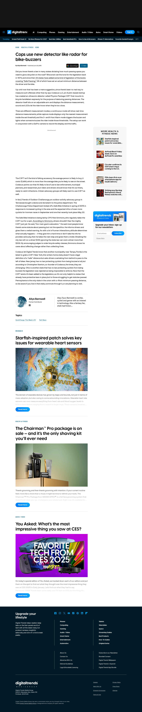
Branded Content (104, 656)
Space (101, 629)
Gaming (63, 629)
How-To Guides (104, 640)
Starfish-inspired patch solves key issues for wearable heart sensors (113, 142)
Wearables (103, 625)
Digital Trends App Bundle (107, 667)
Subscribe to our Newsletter (108, 653)
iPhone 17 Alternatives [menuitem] (105, 39)
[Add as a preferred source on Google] (72, 66)
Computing (64, 625)
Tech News (42, 320)
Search (138, 32)
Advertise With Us (66, 660)
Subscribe (118, 233)
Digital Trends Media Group (28, 703)
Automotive (64, 643)
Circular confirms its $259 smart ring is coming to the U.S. (113, 166)
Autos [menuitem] (98, 32)
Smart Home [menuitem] (108, 32)
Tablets (101, 621)
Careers (95, 682)
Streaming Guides (105, 632)
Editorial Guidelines (66, 664)
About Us (63, 653)
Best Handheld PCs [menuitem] (69, 39)
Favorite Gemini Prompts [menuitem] (124, 39)
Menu (3, 32)
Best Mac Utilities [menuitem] (55, 39)
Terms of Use (97, 694)
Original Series (104, 643)
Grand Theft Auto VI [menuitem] (19, 39)
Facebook (55, 613)
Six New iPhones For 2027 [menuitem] (37, 39)
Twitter (64, 613)
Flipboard (86, 613)
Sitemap (115, 690)
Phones (62, 621)
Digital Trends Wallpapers (107, 660)
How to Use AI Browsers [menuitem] (87, 39)
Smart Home (64, 636)
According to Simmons (42, 221)
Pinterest (78, 613)
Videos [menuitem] (119, 32)
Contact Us (64, 656)
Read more (22, 409)
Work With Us (97, 686)
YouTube (69, 613)
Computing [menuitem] (41, 32)
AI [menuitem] (33, 32)
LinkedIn (82, 613)
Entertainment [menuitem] (73, 32)
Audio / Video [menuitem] (87, 32)
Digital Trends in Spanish (107, 664)
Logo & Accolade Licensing (69, 667)
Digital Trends (14, 35)
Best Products (104, 636)
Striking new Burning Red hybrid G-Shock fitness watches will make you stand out (113, 193)
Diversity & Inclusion (99, 690)
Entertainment (65, 640)
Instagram (60, 613)
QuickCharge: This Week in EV (26, 320)
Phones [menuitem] (52, 32)
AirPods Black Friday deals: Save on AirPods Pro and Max (113, 153)
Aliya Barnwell (21, 66)
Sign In (129, 32)
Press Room (116, 686)
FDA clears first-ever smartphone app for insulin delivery (113, 179)
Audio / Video (65, 632)
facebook (30, 305)
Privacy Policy (101, 238)
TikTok (73, 613)
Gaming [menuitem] (61, 32)
